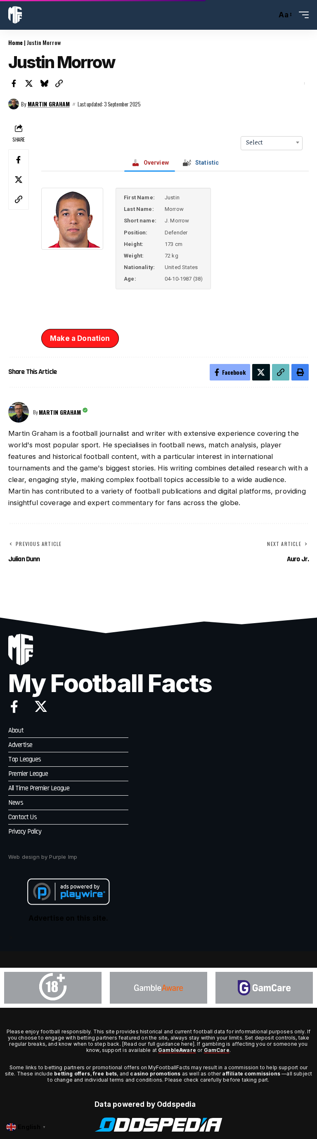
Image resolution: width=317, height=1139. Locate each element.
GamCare (216, 1050)
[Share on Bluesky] (44, 83)
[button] (268, 15)
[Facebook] (14, 706)
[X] (41, 706)
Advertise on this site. (68, 918)
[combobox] (271, 142)
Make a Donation (80, 338)
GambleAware (177, 1050)
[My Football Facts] (15, 15)
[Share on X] (29, 83)
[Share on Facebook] (14, 83)
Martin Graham (49, 104)
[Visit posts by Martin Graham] (13, 104)
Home (15, 42)
